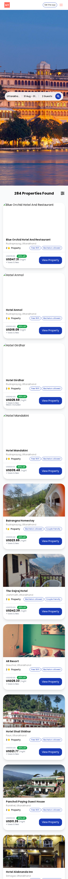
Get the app (49, 4)
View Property (50, 260)
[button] (34, 219)
